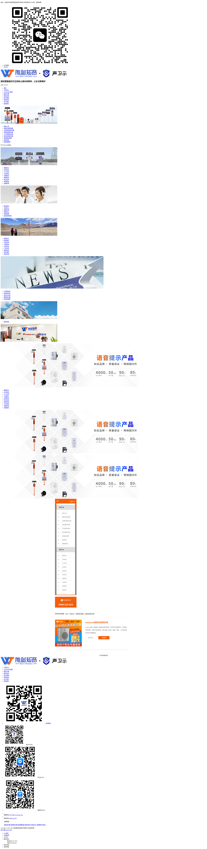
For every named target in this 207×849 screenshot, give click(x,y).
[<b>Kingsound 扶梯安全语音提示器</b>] (68, 646)
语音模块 (39, 825)
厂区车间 (6, 248)
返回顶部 (6, 847)
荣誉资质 (6, 321)
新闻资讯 (6, 99)
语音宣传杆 (27, 825)
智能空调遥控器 (8, 128)
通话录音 (6, 140)
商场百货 (6, 254)
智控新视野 (7, 299)
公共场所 (6, 403)
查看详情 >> (91, 637)
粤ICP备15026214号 (6, 830)
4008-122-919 (13, 818)
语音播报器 (20, 825)
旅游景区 (6, 240)
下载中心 (6, 208)
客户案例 (6, 98)
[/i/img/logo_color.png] (33, 76)
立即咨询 (104, 637)
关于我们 (6, 101)
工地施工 (6, 396)
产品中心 (6, 90)
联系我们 (6, 103)
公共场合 (6, 246)
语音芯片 (33, 825)
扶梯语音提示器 (89, 613)
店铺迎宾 (6, 183)
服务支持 (6, 96)
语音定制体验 (8, 215)
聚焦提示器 (7, 297)
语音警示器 (14, 825)
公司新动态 (7, 291)
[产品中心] (58, 501)
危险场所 (6, 252)
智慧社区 (6, 250)
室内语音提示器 (8, 136)
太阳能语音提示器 (9, 130)
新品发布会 (7, 293)
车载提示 (6, 407)
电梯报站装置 (8, 138)
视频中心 (6, 212)
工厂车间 (6, 394)
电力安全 (6, 179)
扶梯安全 (6, 402)
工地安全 (6, 173)
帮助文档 (6, 210)
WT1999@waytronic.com (16, 815)
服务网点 (6, 206)
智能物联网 (7, 142)
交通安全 (6, 175)
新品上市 (6, 126)
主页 (66, 613)
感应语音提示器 (8, 132)
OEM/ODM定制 (8, 92)
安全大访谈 (7, 295)
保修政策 (6, 214)
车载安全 (6, 181)
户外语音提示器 (8, 134)
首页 (5, 88)
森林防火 (6, 168)
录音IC (44, 825)
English (6, 67)
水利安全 (6, 169)
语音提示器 (7, 825)
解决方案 (6, 94)
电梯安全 (6, 177)
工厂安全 (6, 171)
